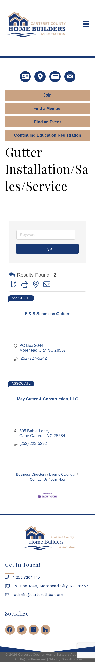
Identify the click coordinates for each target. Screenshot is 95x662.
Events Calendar (62, 474)
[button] (12, 274)
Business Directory (31, 474)
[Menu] (86, 24)
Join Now (58, 479)
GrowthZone (71, 659)
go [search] (49, 248)
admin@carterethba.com (38, 594)
